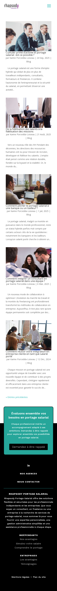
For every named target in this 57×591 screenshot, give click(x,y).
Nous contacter (28, 482)
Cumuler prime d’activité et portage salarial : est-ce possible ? (26, 54)
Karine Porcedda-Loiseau (22, 57)
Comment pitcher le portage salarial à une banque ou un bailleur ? (27, 207)
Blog (28, 61)
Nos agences (28, 473)
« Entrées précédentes (17, 397)
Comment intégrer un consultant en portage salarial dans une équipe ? (26, 280)
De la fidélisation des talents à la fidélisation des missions (24, 130)
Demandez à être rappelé (28, 446)
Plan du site (39, 577)
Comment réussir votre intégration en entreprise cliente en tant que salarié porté (27, 354)
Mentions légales (20, 577)
